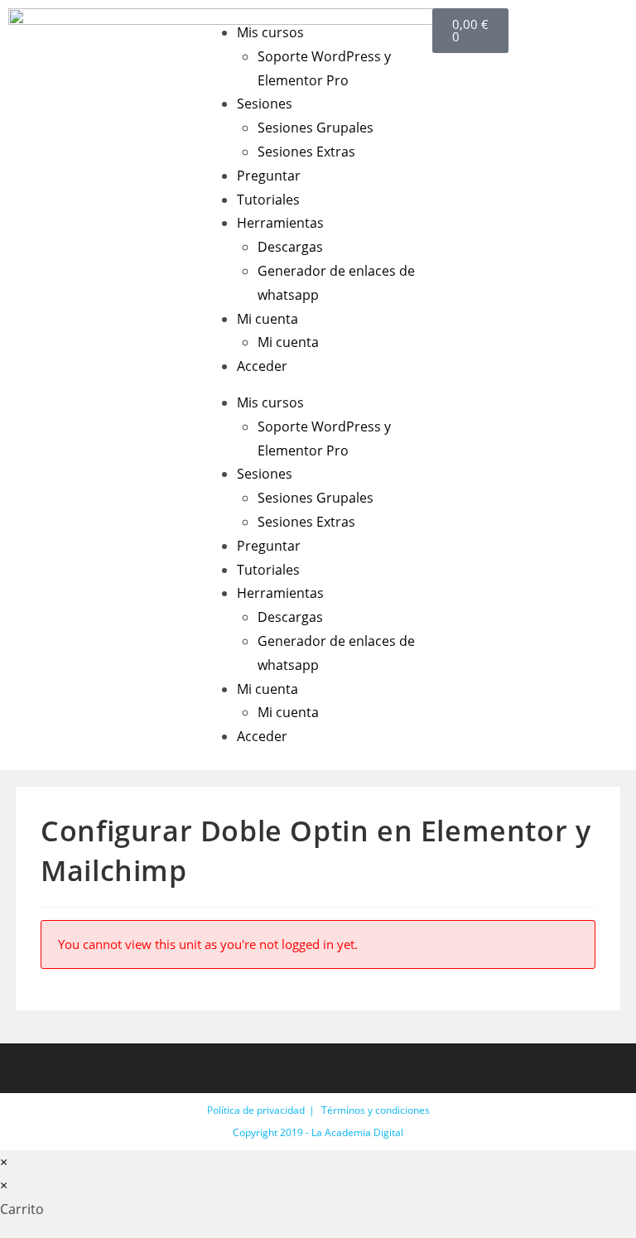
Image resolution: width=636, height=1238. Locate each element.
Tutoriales (268, 199)
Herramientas (280, 223)
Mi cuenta (267, 319)
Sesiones (264, 103)
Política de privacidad (256, 1110)
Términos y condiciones (375, 1110)
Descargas (290, 247)
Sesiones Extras (306, 151)
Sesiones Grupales (315, 127)
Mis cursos (270, 32)
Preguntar (269, 175)
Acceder (262, 366)
